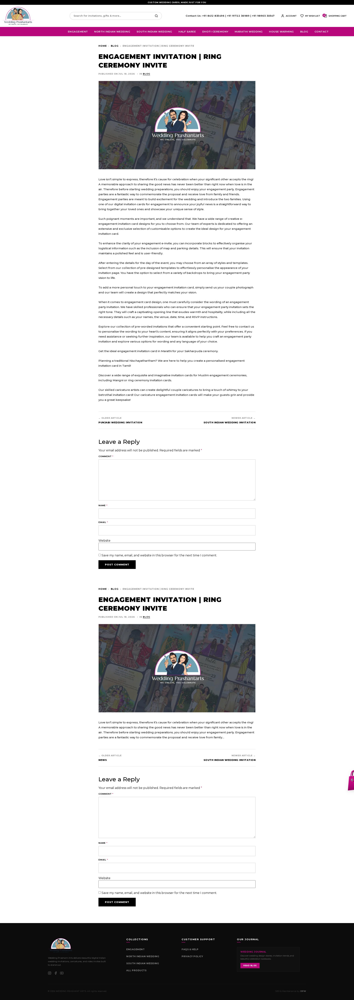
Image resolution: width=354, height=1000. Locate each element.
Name (102, 506)
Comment (105, 456)
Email (103, 522)
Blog (304, 31)
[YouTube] (61, 973)
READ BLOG (250, 965)
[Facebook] (55, 973)
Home (102, 45)
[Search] (157, 16)
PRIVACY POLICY (192, 956)
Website (104, 540)
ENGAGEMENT (135, 949)
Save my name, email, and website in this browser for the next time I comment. (159, 555)
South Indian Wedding (154, 31)
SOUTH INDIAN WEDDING (142, 963)
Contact (322, 31)
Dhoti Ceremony (215, 31)
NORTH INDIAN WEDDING (142, 956)
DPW (303, 991)
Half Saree (187, 31)
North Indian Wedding (112, 31)
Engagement (78, 31)
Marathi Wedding (249, 31)
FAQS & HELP (190, 949)
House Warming (281, 31)
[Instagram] (49, 973)
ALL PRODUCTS (136, 970)
